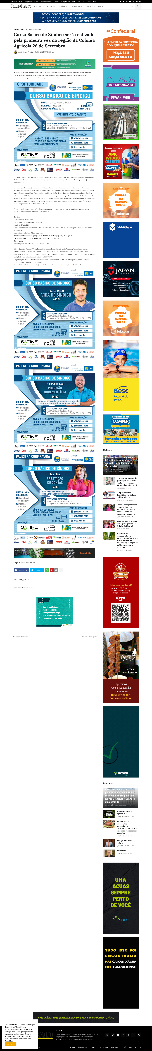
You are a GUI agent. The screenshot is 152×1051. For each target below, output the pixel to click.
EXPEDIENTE (102, 1047)
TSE (84, 1)
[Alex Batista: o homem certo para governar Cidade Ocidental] (109, 524)
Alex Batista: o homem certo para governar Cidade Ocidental (127, 523)
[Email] (56, 570)
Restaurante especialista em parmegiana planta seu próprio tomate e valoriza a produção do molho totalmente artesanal (127, 540)
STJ (79, 1)
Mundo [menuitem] (90, 6)
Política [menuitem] (62, 6)
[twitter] (123, 1)
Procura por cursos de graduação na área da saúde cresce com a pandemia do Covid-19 (127, 481)
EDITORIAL (116, 1047)
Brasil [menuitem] (50, 6)
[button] (132, 6)
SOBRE (72, 1047)
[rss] (140, 1)
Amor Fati (121, 851)
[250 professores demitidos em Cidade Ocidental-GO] (109, 495)
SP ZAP (138, 1047)
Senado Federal (46, 1)
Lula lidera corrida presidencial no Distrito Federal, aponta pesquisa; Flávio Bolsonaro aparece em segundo (120, 795)
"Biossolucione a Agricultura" (124, 812)
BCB (94, 1)
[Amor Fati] (109, 853)
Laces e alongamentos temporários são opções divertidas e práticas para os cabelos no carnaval (127, 509)
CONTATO (82, 1047)
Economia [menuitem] (77, 6)
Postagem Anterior (20, 637)
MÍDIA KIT (128, 1047)
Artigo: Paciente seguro (124, 841)
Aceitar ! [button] (10, 1044)
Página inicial (19, 29)
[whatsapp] (133, 1)
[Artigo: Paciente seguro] (109, 843)
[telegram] (137, 1)
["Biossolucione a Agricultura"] (109, 814)
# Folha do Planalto (33, 29)
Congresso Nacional (31, 1)
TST (89, 1)
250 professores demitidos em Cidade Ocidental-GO (126, 494)
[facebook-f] (120, 1)
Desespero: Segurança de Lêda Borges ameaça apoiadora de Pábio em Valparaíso (120, 461)
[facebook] (107, 1035)
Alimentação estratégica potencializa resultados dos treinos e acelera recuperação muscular (127, 827)
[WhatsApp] (47, 570)
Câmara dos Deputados (62, 1)
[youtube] (130, 1)
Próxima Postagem (89, 637)
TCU (73, 1)
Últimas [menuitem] (38, 6)
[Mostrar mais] (61, 570)
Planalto (14, 1)
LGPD (92, 1047)
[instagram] (126, 1)
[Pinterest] (52, 570)
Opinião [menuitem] (102, 6)
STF (20, 1)
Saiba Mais (9, 1041)
